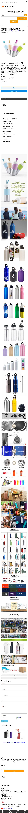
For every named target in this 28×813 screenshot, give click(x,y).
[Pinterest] (14, 2)
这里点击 (14, 750)
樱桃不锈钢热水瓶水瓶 (19, 742)
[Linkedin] (6, 2)
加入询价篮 (14, 91)
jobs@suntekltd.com (5, 785)
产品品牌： (4, 76)
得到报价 (14, 21)
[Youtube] (10, 2)
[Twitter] (8, 2)
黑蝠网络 (12, 806)
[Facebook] (2, 2)
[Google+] (4, 2)
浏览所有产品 (22, 18)
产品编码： (4, 78)
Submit (4, 721)
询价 (14, 87)
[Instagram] (12, 2)
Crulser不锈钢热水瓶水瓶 (8, 742)
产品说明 (4, 98)
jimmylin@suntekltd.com (16, 12)
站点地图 (17, 806)
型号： (2, 74)
